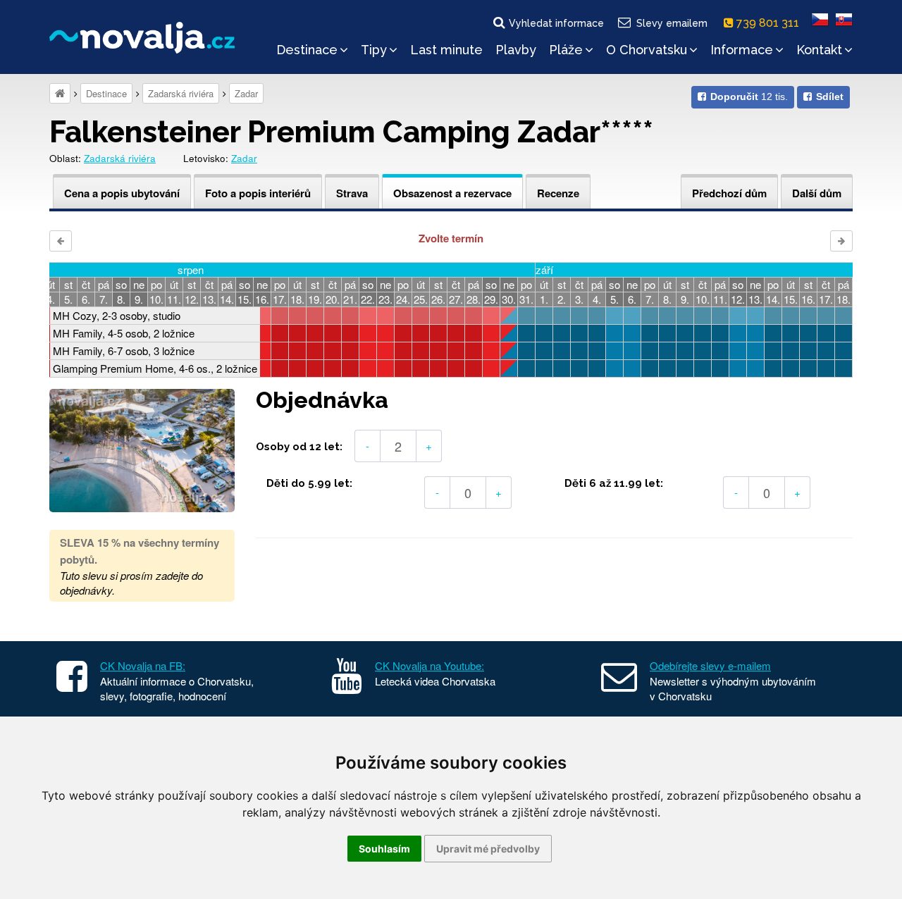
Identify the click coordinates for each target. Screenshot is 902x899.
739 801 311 (769, 23)
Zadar (246, 93)
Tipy (374, 49)
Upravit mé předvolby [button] (488, 849)
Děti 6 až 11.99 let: (613, 483)
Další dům (816, 193)
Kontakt (819, 49)
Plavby (515, 49)
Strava (352, 193)
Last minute (446, 49)
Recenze (558, 193)
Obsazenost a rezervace (452, 193)
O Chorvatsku (646, 49)
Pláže (566, 49)
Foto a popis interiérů (258, 193)
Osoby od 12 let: (299, 446)
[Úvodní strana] (59, 93)
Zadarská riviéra (181, 93)
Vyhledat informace (556, 23)
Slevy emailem (672, 23)
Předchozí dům (729, 193)
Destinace (307, 49)
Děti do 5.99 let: (309, 483)
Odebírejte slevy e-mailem (710, 665)
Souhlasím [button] (384, 849)
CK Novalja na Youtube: (429, 665)
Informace (741, 49)
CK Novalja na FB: (142, 665)
